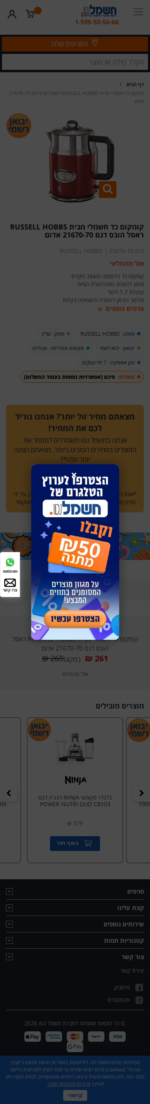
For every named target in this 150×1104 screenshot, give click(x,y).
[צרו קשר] (10, 582)
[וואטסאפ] (10, 562)
